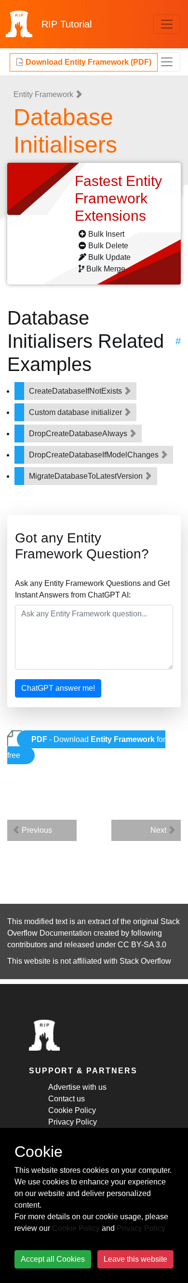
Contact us (66, 1099)
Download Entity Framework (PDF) (87, 62)
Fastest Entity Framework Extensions (118, 198)
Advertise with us (77, 1087)
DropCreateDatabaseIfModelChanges (95, 455)
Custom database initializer (76, 412)
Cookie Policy (72, 1110)
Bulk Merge (105, 269)
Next (159, 830)
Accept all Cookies (53, 1259)
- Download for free (86, 747)
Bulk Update (109, 257)
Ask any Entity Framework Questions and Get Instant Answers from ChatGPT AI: (92, 589)
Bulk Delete (108, 246)
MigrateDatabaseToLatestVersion (87, 476)
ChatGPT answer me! (58, 688)
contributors (27, 945)
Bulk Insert (106, 234)
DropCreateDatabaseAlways (79, 433)
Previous (36, 830)
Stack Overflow (145, 961)
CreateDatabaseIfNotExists (76, 391)
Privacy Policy (72, 1122)
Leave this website (135, 1259)
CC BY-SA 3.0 (142, 945)
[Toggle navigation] (166, 24)
